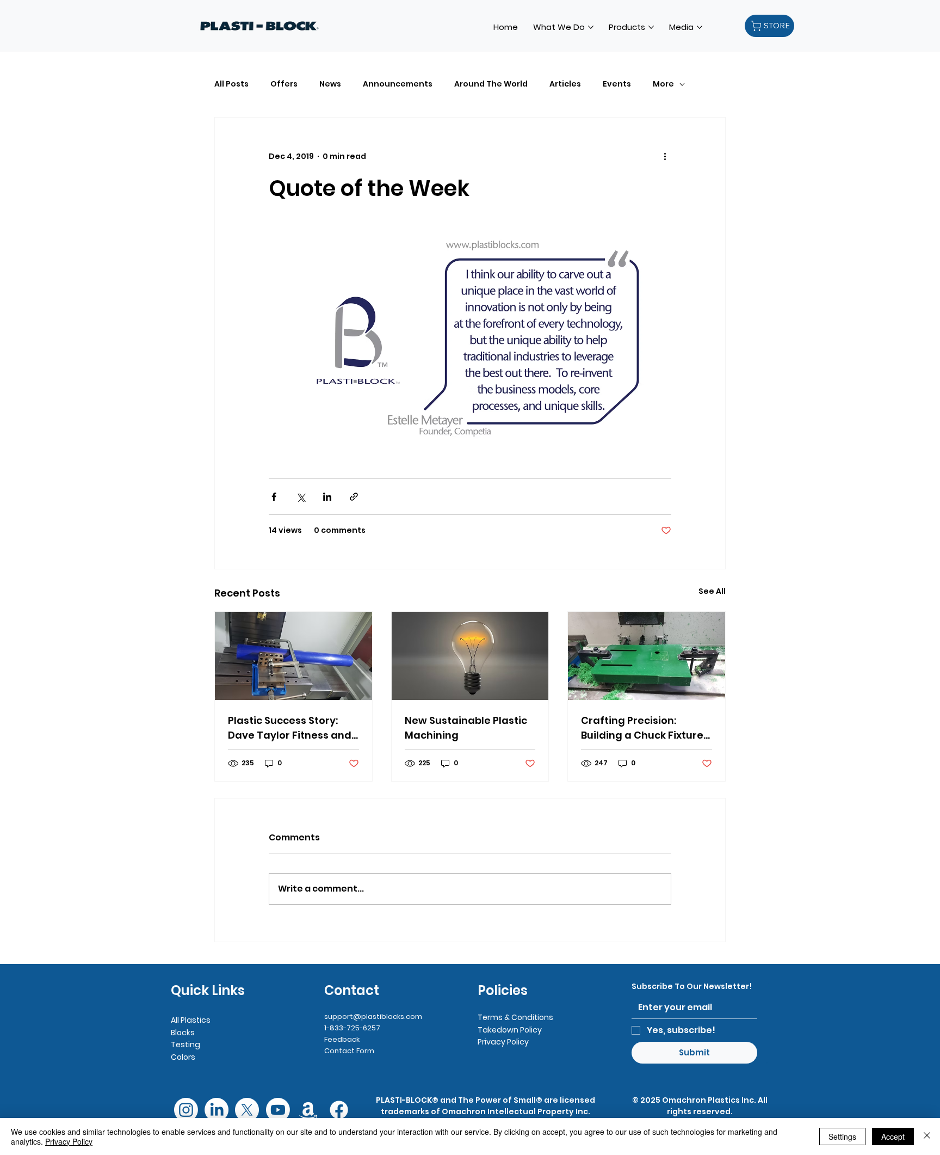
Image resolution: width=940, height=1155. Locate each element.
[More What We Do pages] (590, 27)
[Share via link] (354, 497)
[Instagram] (186, 1110)
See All (712, 591)
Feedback (342, 1039)
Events (617, 84)
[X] (247, 1110)
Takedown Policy (510, 1029)
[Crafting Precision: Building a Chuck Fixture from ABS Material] (646, 656)
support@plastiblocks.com (373, 1016)
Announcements (397, 84)
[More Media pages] (699, 27)
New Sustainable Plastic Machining (466, 728)
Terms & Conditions (515, 1017)
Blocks (183, 1032)
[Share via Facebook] (274, 497)
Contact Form (349, 1051)
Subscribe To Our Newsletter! (692, 986)
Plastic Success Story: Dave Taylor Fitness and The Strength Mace (289, 728)
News (330, 84)
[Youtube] (278, 1110)
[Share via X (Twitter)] (300, 497)
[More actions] (664, 156)
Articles (565, 84)
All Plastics (191, 1020)
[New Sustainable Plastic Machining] (470, 656)
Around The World (491, 84)
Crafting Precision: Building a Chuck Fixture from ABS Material (642, 728)
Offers (284, 84)
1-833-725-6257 (352, 1028)
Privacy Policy (503, 1041)
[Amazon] (308, 1110)
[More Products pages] (651, 27)
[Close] (926, 1136)
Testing (185, 1044)
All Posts (231, 84)
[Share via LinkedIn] (327, 497)
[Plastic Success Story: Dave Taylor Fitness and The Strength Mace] (293, 656)
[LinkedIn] (216, 1110)
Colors (183, 1057)
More (663, 84)
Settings (842, 1136)
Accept (893, 1136)
